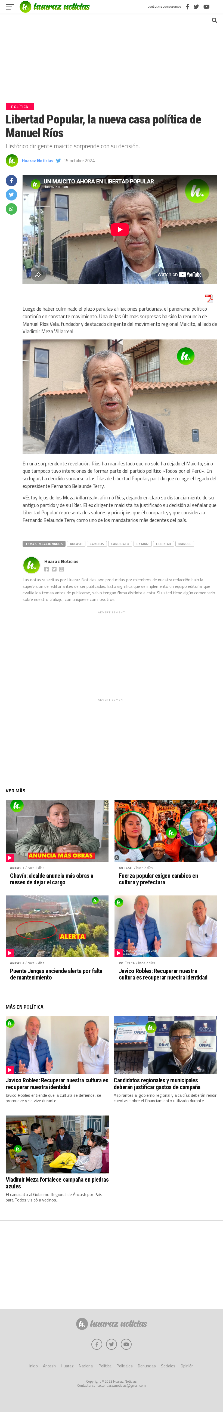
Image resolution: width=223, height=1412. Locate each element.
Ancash (76, 543)
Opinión (187, 1366)
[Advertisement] (111, 56)
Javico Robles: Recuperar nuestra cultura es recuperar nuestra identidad (163, 974)
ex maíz (143, 543)
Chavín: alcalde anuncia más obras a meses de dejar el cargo (51, 879)
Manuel (184, 543)
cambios (97, 543)
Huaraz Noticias (37, 160)
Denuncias (147, 1366)
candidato (120, 543)
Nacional (86, 1366)
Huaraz (67, 1366)
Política (127, 963)
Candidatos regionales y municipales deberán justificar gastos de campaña (157, 1083)
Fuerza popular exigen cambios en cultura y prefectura (158, 879)
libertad (163, 543)
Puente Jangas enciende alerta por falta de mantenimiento (56, 974)
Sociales (168, 1366)
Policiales (125, 1366)
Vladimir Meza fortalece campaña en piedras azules (57, 1183)
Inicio (33, 1366)
